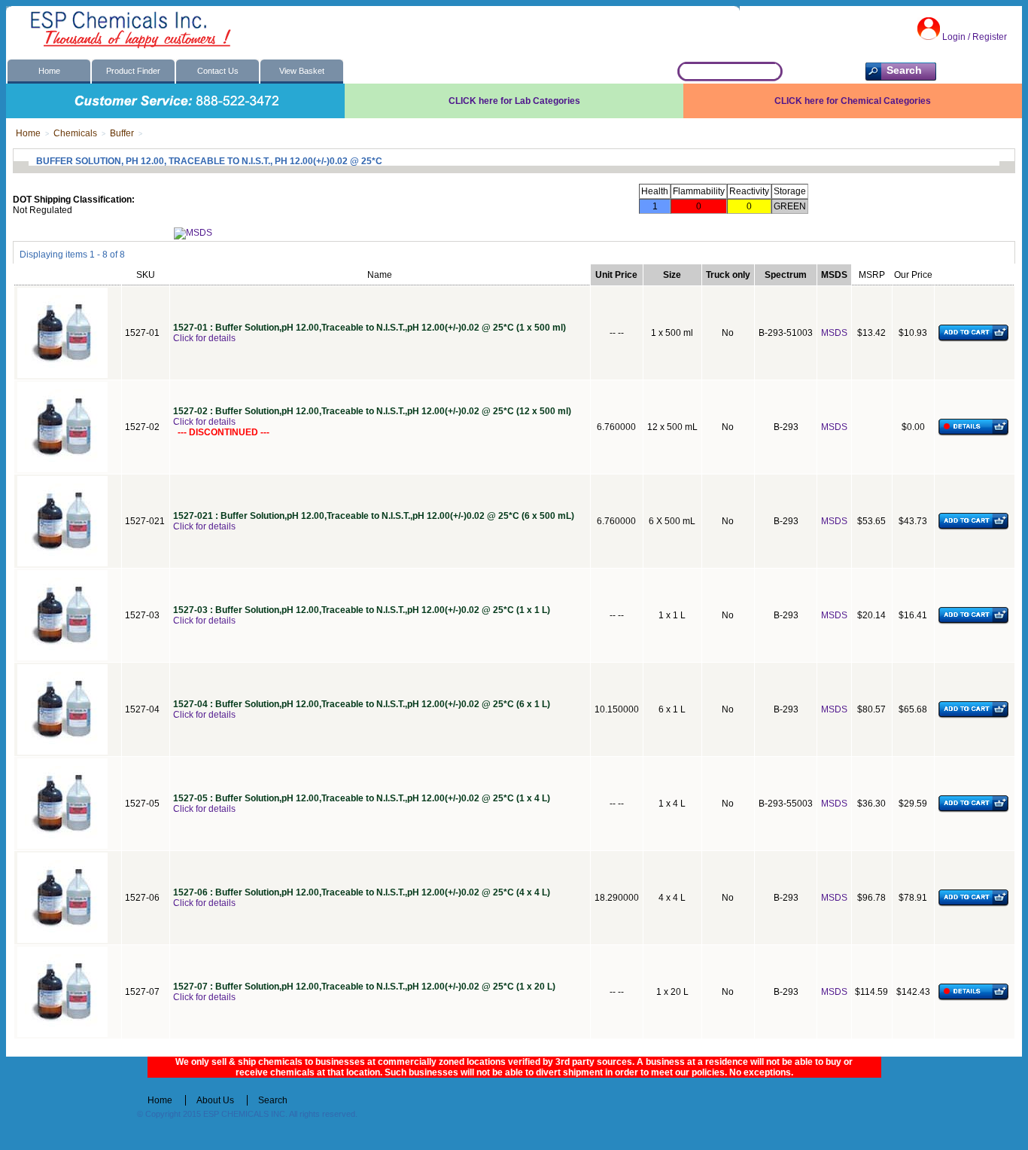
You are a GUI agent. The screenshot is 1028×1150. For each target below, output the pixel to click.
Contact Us (218, 70)
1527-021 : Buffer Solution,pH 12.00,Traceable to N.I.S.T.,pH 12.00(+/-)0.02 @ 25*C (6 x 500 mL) (373, 516)
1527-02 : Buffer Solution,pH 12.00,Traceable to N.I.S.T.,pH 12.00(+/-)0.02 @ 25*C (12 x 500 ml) (372, 411)
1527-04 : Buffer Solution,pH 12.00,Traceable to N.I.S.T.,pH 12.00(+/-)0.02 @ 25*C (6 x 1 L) (361, 704)
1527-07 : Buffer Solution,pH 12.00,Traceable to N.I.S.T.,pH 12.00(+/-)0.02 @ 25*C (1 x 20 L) (364, 986)
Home (49, 70)
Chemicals (75, 133)
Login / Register (974, 37)
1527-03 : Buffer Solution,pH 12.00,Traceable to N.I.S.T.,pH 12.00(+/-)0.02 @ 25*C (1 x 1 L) (361, 610)
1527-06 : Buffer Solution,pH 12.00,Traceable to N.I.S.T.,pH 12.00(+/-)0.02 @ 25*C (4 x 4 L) (361, 892)
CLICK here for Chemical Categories (852, 101)
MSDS (834, 333)
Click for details (204, 338)
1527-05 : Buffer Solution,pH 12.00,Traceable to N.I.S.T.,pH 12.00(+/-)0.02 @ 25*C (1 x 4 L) (361, 798)
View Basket (301, 70)
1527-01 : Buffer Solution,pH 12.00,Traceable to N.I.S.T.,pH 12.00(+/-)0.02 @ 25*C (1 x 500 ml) (369, 327)
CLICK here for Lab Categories (514, 101)
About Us (215, 1100)
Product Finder (133, 70)
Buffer (122, 133)
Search (272, 1100)
